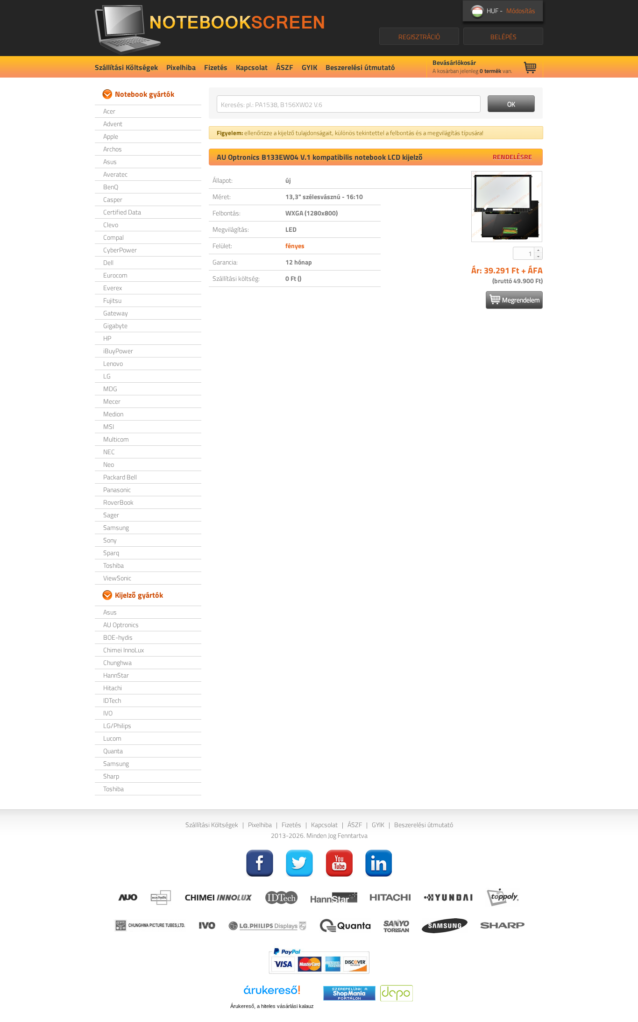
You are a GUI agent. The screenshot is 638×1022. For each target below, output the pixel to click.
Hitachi (112, 688)
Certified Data (122, 212)
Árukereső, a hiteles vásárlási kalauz (272, 1006)
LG (107, 376)
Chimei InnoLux (123, 650)
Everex (112, 288)
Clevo (110, 224)
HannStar (116, 675)
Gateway (115, 313)
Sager (111, 515)
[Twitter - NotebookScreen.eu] (299, 862)
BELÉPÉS (503, 37)
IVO (108, 713)
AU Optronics (121, 624)
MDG (110, 388)
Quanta (113, 751)
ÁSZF (284, 67)
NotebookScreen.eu (209, 28)
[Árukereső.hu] (272, 993)
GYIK (309, 67)
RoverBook (118, 502)
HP (107, 338)
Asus (110, 161)
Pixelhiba (181, 67)
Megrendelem (521, 300)
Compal (113, 237)
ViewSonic (117, 578)
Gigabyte (115, 325)
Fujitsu (112, 300)
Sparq (111, 552)
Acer (109, 111)
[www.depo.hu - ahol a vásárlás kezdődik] (396, 992)
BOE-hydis (118, 637)
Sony (110, 540)
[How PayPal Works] (319, 960)
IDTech (112, 700)
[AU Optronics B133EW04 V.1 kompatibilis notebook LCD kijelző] (506, 206)
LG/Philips (117, 725)
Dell (108, 262)
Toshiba (113, 565)
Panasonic (117, 489)
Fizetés (215, 67)
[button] (538, 250)
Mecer (112, 401)
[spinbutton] (524, 253)
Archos (112, 149)
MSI (108, 426)
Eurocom (115, 275)
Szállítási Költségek (126, 67)
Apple (110, 136)
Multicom (116, 439)
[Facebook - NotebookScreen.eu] (260, 862)
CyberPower (120, 250)
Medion (113, 414)
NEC (109, 452)
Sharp (111, 776)
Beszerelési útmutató (360, 67)
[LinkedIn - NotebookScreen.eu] (379, 862)
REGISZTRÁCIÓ (419, 37)
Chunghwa (117, 662)
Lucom (112, 738)
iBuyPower (118, 351)
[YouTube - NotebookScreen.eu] (339, 862)
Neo (108, 464)
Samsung (116, 527)
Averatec (115, 174)
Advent (112, 124)
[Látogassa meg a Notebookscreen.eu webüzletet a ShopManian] (349, 992)
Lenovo (113, 363)
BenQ (110, 187)
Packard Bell (120, 477)
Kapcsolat (252, 67)
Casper (112, 199)
